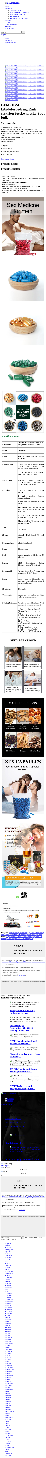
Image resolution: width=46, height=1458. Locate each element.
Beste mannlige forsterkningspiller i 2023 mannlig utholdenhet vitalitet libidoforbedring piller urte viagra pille (22, 934)
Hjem (7, 6)
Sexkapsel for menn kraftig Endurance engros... (22, 1011)
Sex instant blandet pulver (19, 18)
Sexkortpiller (14, 16)
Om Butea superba (14, 1143)
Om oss (8, 26)
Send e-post (5, 1166)
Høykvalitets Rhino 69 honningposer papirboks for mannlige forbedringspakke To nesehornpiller (21, 938)
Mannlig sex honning (17, 14)
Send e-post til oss (7, 159)
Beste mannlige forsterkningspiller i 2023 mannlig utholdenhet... (21, 1028)
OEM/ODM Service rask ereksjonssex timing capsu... (22, 1087)
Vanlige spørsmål (11, 24)
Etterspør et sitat (6, 1104)
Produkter (8, 8)
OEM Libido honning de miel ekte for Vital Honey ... (23, 1042)
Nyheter (8, 20)
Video (7, 22)
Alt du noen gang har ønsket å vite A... (23, 1159)
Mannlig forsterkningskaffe (19, 12)
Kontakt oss (9, 28)
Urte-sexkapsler (15, 10)
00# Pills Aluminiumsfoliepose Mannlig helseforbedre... (23, 1070)
